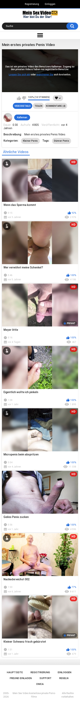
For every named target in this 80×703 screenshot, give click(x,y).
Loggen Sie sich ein (19, 74)
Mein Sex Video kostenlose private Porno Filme (34, 695)
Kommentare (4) (55, 106)
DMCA (40, 684)
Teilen (38, 106)
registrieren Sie (44, 74)
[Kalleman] (7, 117)
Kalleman (22, 117)
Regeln (63, 678)
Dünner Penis (61, 140)
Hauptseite (15, 672)
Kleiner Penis (30, 140)
